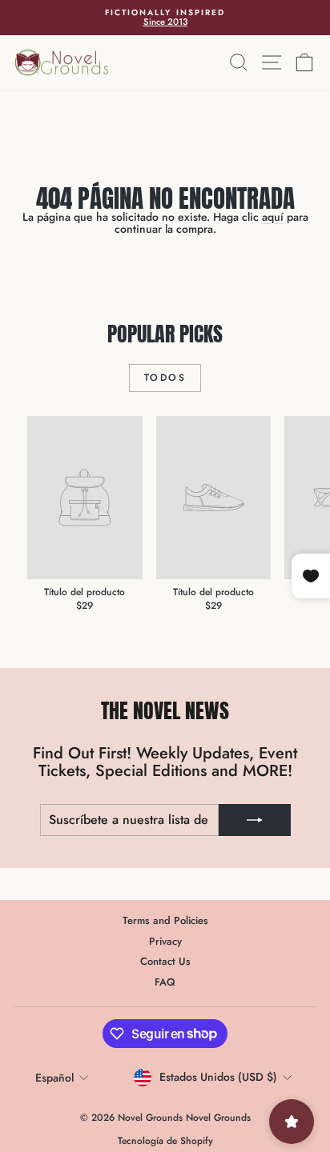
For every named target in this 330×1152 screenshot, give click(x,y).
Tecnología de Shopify (165, 1141)
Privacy (165, 941)
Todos (165, 377)
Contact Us (165, 961)
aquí (273, 217)
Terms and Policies (165, 920)
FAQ (165, 982)
